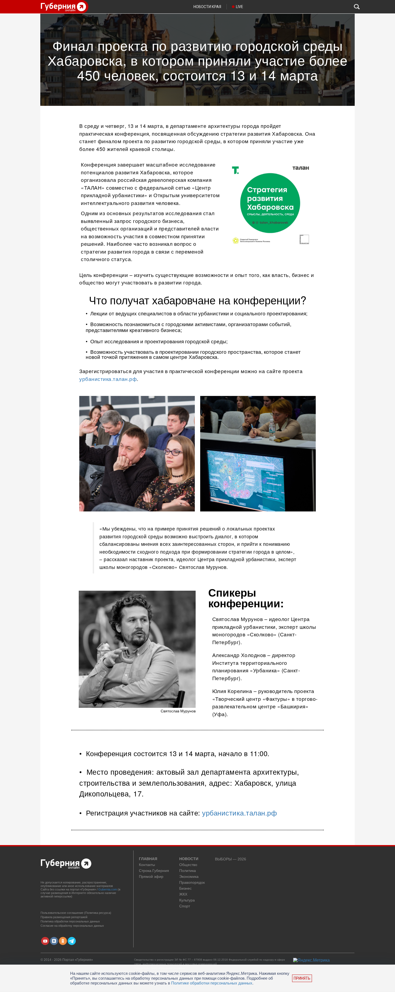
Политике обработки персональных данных (211, 983)
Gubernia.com (107, 889)
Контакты (147, 865)
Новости (188, 859)
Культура (187, 900)
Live (239, 7)
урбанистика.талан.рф (108, 378)
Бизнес (185, 888)
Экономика (189, 877)
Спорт (184, 906)
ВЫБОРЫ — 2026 (230, 859)
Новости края (207, 7)
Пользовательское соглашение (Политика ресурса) (76, 912)
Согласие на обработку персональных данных (72, 925)
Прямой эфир (151, 877)
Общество (188, 865)
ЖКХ (183, 894)
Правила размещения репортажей (64, 917)
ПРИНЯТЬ (302, 978)
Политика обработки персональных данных (70, 921)
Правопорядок (192, 883)
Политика (187, 871)
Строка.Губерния (154, 871)
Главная (148, 859)
